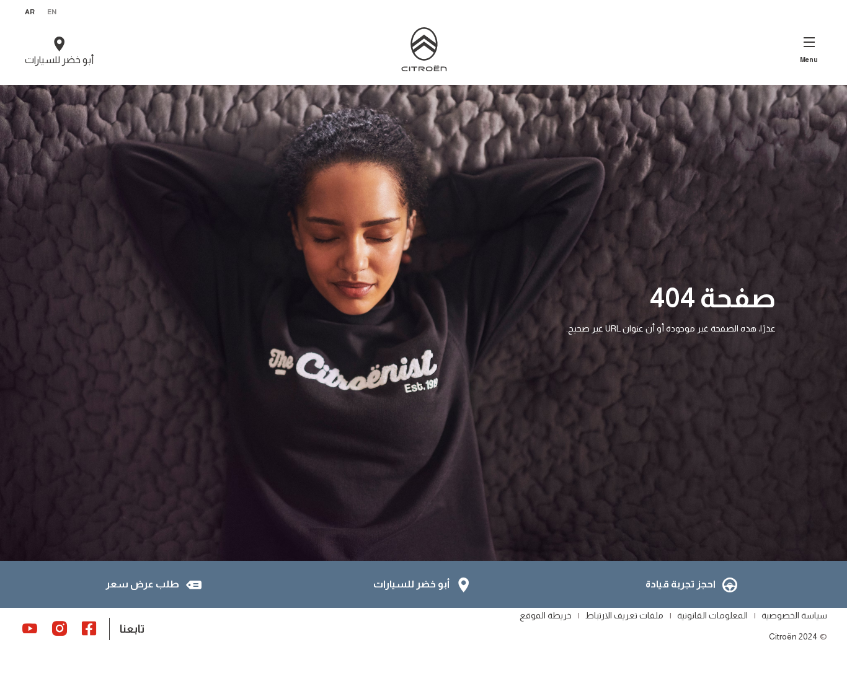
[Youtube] (30, 628)
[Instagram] (59, 628)
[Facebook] (89, 628)
